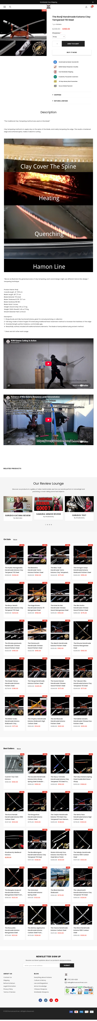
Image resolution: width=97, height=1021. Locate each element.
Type (54, 24)
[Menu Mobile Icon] (5, 7)
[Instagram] (45, 1000)
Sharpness (56, 33)
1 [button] (45, 524)
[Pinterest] (51, 1000)
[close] (93, 2)
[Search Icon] (10, 7)
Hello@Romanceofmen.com (77, 982)
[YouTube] (56, 1000)
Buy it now (72, 52)
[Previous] (1, 32)
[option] (23, 32)
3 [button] (49, 524)
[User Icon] (86, 7)
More (15, 539)
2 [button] (47, 524)
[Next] (45, 32)
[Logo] (48, 6)
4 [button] (51, 524)
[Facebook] (40, 1000)
